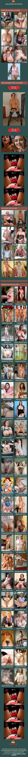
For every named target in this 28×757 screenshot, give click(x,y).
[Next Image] (17, 90)
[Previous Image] (10, 90)
